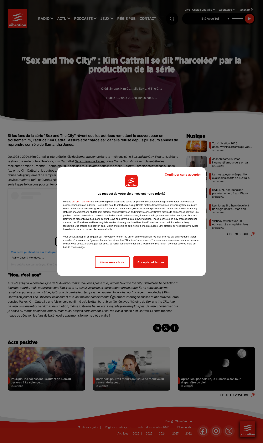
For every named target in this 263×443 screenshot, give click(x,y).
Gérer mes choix (112, 262)
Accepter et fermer (150, 262)
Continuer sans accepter (183, 174)
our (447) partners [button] (81, 201)
